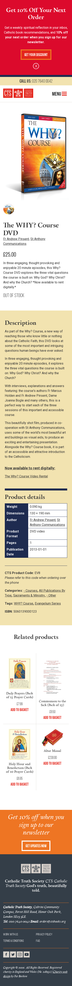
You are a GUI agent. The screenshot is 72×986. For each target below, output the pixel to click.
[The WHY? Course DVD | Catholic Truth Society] (18, 93)
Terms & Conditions (13, 940)
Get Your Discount (36, 55)
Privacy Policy (44, 934)
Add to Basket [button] (20, 710)
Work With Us (10, 934)
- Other (51, 595)
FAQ (38, 940)
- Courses (30, 591)
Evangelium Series (48, 603)
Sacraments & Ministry (29, 595)
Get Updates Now (36, 846)
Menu (57, 94)
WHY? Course (23, 603)
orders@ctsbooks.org (48, 921)
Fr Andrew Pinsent (16, 239)
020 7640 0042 (36, 81)
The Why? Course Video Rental (26, 476)
